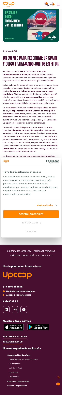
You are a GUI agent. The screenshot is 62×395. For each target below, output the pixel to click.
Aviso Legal (26, 251)
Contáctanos (13, 251)
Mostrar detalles (45, 205)
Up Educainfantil (15, 368)
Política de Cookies (19, 255)
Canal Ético (46, 255)
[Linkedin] (6, 309)
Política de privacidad (44, 251)
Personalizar (29, 222)
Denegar (31, 231)
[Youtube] (23, 309)
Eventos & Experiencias (17, 385)
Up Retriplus (13, 372)
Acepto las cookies (31, 214)
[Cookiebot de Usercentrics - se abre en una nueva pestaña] (46, 162)
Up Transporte (14, 363)
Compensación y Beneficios (18, 355)
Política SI (34, 255)
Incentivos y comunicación (18, 381)
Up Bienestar (14, 377)
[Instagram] (15, 309)
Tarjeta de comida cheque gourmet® (23, 359)
